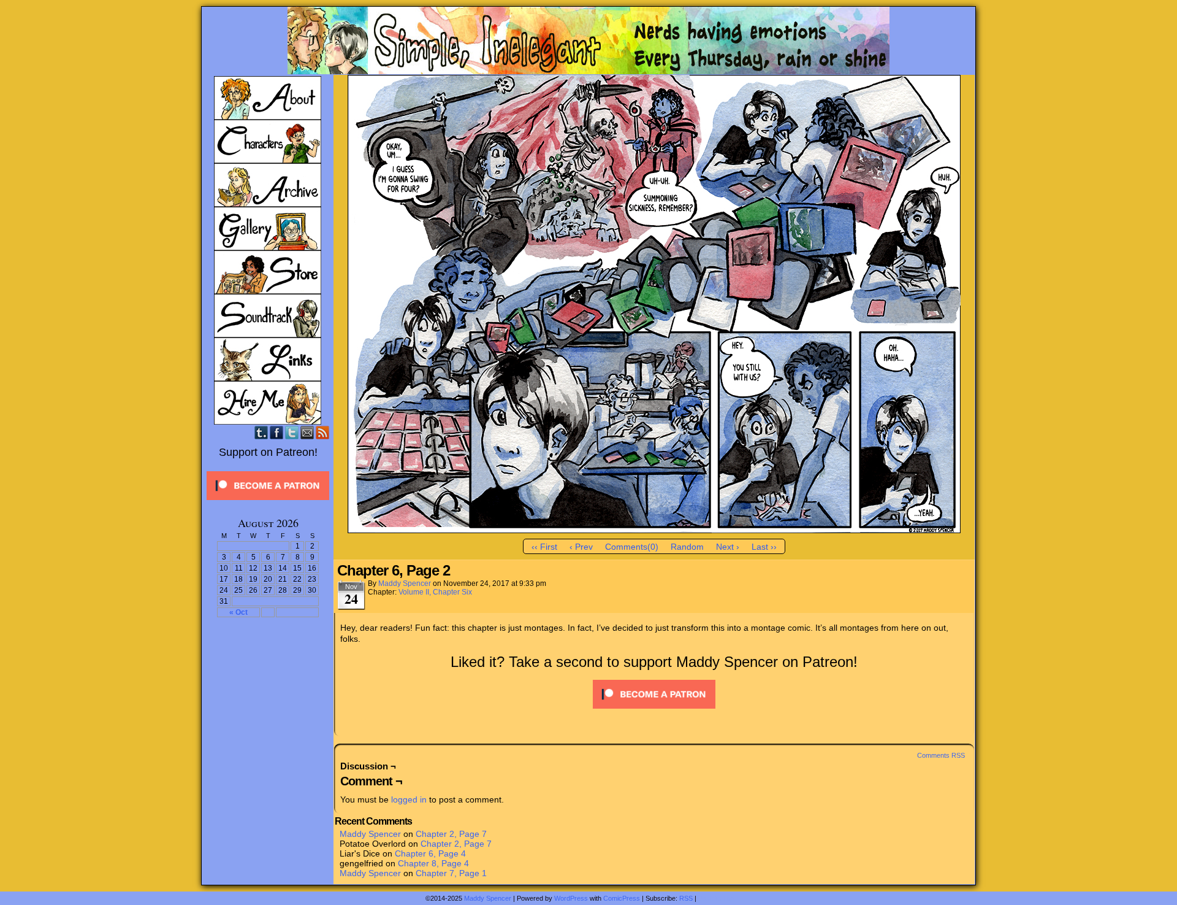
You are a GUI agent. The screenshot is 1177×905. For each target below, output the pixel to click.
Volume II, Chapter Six (435, 592)
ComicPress (621, 898)
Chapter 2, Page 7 (451, 834)
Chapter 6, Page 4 (430, 853)
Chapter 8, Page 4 (433, 863)
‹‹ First (544, 547)
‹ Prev (581, 547)
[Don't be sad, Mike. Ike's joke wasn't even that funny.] (654, 530)
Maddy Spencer (404, 583)
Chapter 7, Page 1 (451, 873)
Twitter (292, 432)
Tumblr (261, 432)
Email (307, 432)
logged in (409, 799)
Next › (727, 547)
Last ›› (764, 547)
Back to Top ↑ (718, 898)
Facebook (276, 432)
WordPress (571, 898)
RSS (322, 432)
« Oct (238, 612)
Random (687, 547)
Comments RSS (941, 755)
